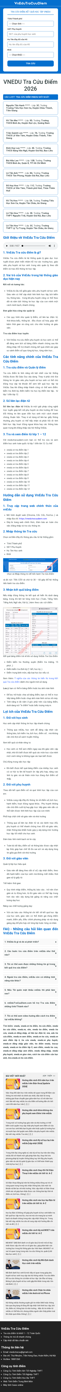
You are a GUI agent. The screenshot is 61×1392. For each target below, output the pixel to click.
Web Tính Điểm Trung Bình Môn (18, 1381)
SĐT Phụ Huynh (14, 29)
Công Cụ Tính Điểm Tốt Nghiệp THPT (21, 1374)
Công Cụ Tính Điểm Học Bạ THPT (19, 1378)
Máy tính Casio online (13, 1385)
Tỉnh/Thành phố (14, 19)
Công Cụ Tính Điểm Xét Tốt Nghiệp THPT (23, 1371)
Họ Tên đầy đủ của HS (17, 39)
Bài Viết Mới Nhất (16, 1076)
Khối (9, 50)
